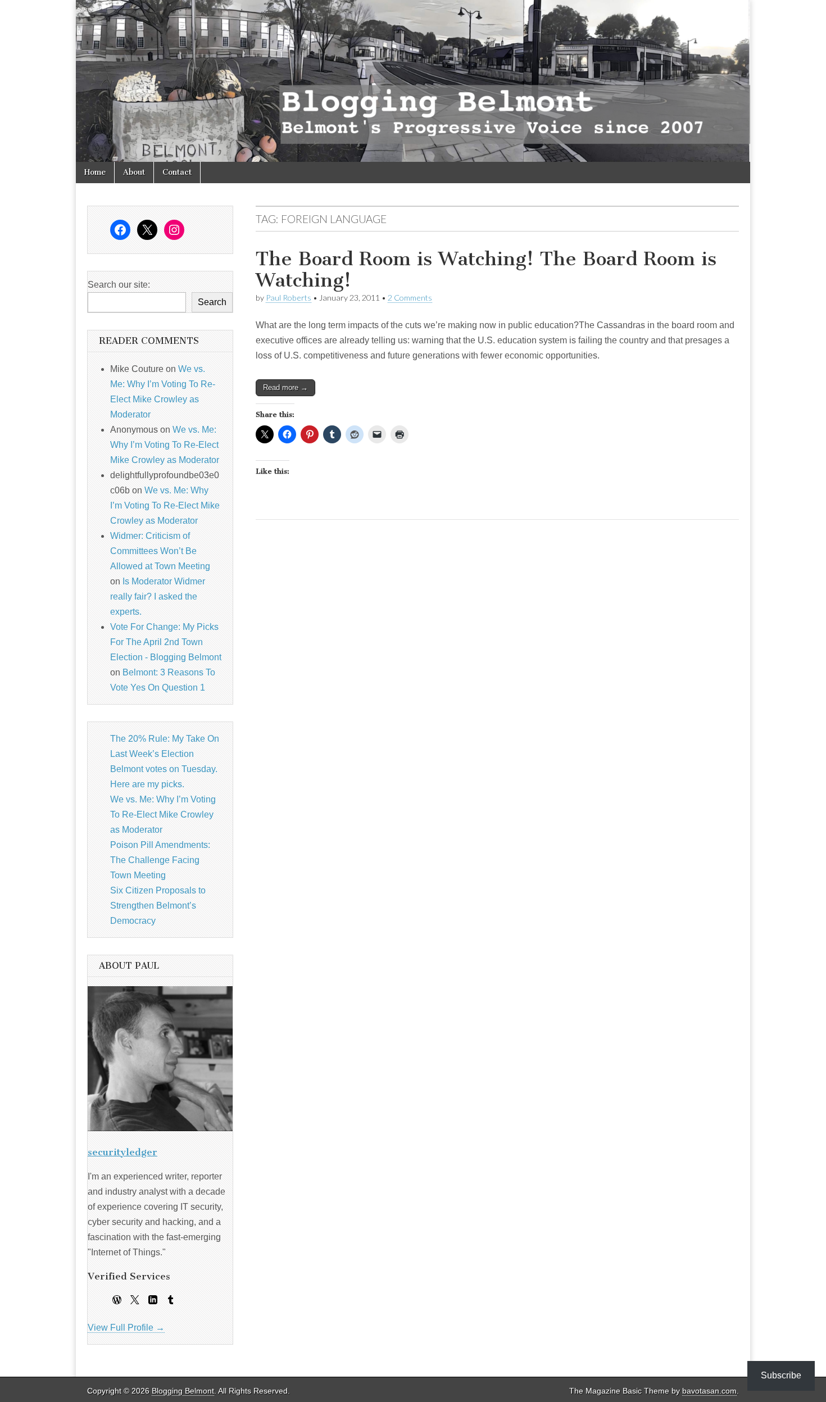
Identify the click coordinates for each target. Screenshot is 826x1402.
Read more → (285, 387)
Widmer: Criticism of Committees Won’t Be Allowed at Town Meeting (160, 551)
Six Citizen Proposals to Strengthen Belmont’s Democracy (158, 905)
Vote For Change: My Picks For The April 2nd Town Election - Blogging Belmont (165, 642)
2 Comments (410, 297)
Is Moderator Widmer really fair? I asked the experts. (157, 596)
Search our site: (119, 284)
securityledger (122, 1152)
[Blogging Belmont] (413, 81)
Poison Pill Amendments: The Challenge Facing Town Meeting (160, 860)
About (134, 172)
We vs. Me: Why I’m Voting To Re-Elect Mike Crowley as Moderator (164, 445)
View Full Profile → (126, 1327)
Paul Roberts (288, 297)
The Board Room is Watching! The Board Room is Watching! (486, 269)
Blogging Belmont (183, 1391)
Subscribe (781, 1375)
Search (212, 302)
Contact (177, 172)
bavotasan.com (709, 1391)
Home (95, 172)
